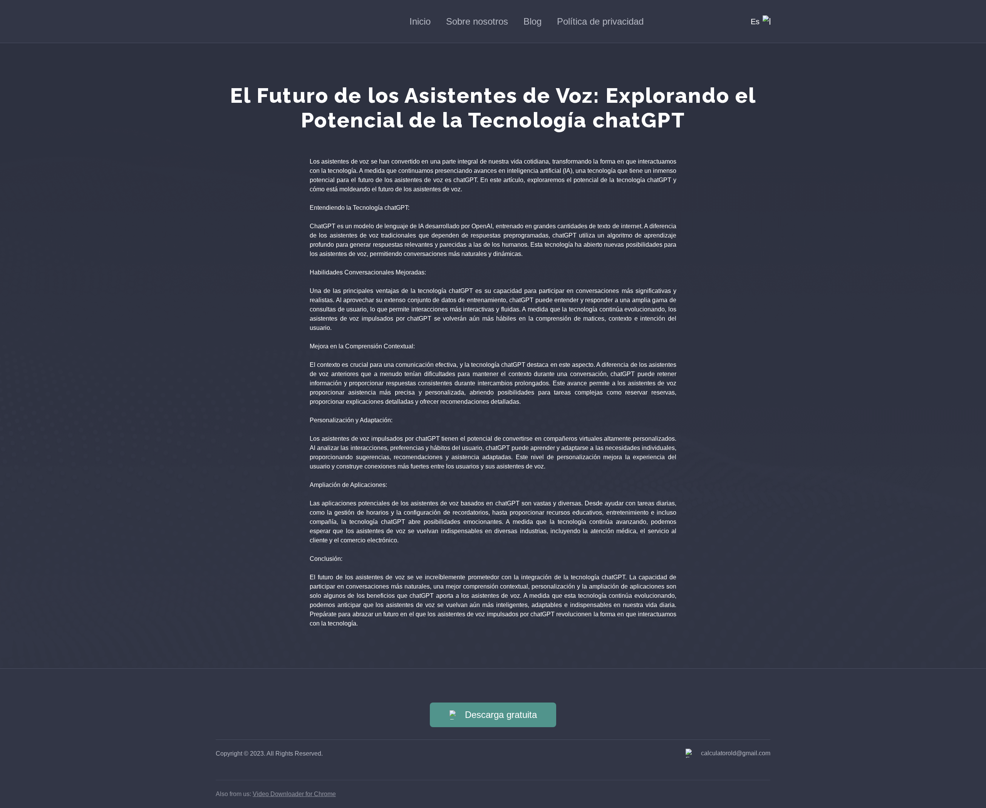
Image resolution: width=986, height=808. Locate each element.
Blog (532, 21)
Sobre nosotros (477, 21)
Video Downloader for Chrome (294, 794)
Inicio (420, 21)
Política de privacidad (600, 21)
